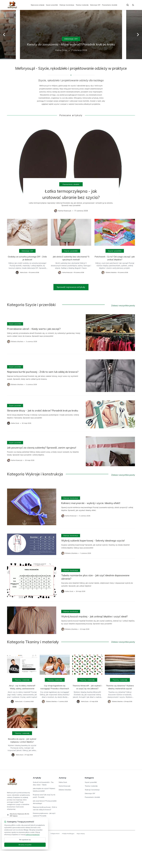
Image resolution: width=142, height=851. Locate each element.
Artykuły (37, 778)
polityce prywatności (33, 834)
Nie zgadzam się (25, 840)
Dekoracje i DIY (95, 5)
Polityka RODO (55, 833)
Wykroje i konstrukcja (66, 5)
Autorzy (62, 778)
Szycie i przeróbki (52, 5)
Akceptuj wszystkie (25, 845)
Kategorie (89, 778)
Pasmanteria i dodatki (109, 5)
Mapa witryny (81, 833)
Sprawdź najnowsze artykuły (71, 287)
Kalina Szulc (63, 782)
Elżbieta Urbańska (65, 790)
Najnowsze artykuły (37, 5)
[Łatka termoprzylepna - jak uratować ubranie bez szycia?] (71, 168)
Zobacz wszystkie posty (123, 305)
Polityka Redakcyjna (68, 833)
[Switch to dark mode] (133, 5)
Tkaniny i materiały (82, 5)
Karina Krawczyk (64, 786)
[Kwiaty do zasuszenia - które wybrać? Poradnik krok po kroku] (71, 34)
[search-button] (127, 5)
